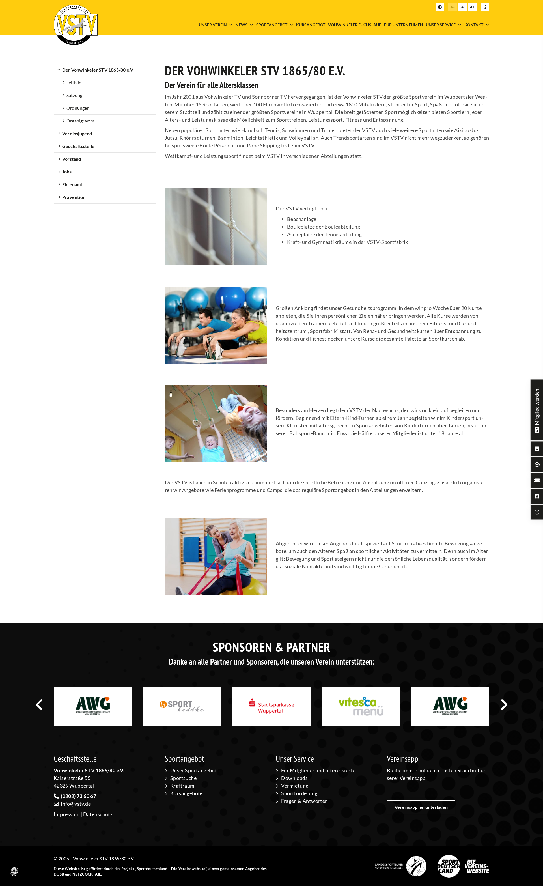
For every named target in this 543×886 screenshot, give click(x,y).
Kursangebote (186, 793)
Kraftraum (182, 785)
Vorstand (71, 159)
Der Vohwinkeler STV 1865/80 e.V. (98, 69)
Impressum (67, 814)
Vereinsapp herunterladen (421, 807)
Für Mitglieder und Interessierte (318, 770)
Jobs (67, 171)
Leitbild (74, 82)
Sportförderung (299, 793)
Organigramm (80, 120)
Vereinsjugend (77, 133)
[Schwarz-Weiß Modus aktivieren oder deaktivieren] (440, 7)
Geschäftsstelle (78, 146)
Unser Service (441, 24)
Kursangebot (310, 24)
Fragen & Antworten (304, 801)
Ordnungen (78, 108)
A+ (472, 7)
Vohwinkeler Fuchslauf (354, 24)
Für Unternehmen (403, 24)
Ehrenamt (72, 184)
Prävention (73, 197)
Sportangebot (271, 24)
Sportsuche (183, 778)
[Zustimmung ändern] (14, 871)
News (241, 24)
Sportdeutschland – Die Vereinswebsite (171, 868)
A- (453, 7)
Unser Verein (213, 24)
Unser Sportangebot (193, 770)
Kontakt (473, 24)
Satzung (74, 95)
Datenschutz (98, 814)
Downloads (294, 778)
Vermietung (294, 785)
